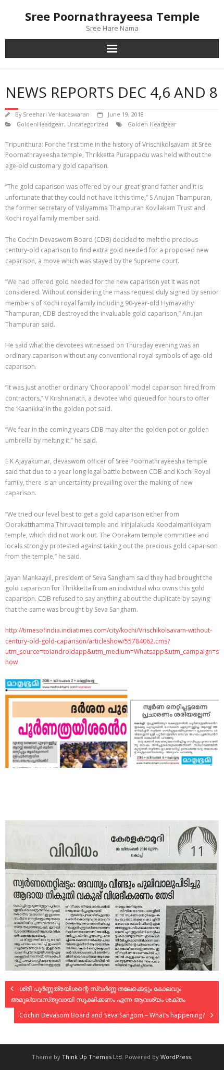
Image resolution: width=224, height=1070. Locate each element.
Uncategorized (87, 124)
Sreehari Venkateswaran (56, 114)
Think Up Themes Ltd (92, 1057)
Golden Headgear (152, 124)
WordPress (175, 1057)
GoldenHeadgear (40, 124)
